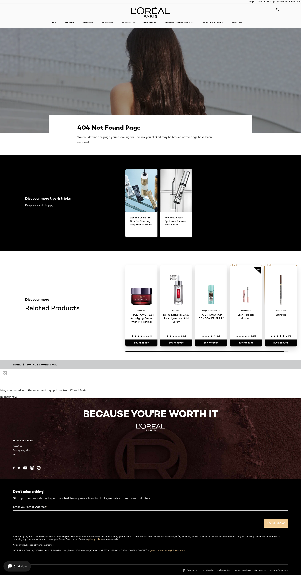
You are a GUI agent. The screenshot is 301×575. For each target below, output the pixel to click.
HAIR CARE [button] (107, 22)
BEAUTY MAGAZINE (213, 22)
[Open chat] (17, 566)
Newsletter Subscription (289, 1)
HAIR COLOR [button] (128, 22)
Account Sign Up (266, 1)
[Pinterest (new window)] (39, 468)
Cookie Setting (223, 570)
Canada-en (192, 570)
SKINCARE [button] (88, 22)
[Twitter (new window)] (18, 467)
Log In (252, 1)
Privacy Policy (260, 570)
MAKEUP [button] (69, 22)
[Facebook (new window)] (14, 467)
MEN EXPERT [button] (150, 22)
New (54, 22)
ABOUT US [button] (236, 22)
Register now (8, 396)
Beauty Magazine (21, 450)
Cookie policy (208, 570)
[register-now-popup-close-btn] (4, 373)
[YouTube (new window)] (25, 467)
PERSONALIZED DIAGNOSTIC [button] (179, 22)
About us (17, 446)
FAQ (15, 454)
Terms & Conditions (242, 570)
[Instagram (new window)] (32, 468)
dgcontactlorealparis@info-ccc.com (167, 550)
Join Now (276, 523)
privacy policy (95, 539)
